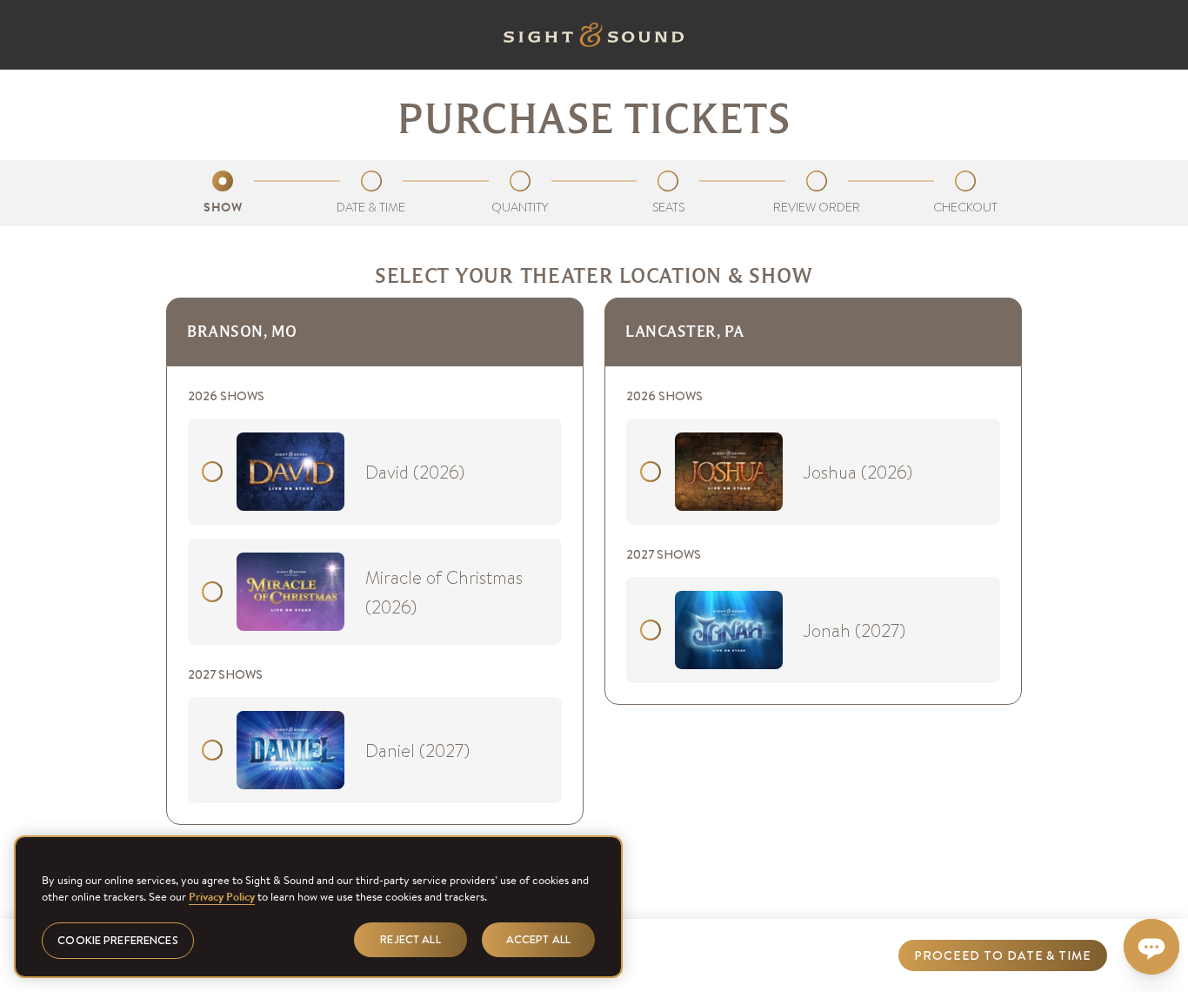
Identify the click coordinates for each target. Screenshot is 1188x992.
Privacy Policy (222, 896)
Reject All (410, 939)
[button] (1002, 955)
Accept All (538, 939)
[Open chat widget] (1151, 947)
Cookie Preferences (117, 940)
